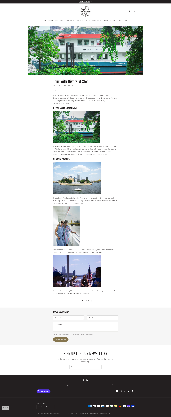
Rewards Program (65, 385)
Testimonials (114, 385)
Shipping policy (94, 413)
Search (55, 385)
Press (106, 385)
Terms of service (84, 413)
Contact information (105, 413)
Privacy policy (74, 413)
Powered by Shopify (55, 413)
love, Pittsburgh (45, 413)
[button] (38, 11)
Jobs (101, 385)
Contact (88, 385)
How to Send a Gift (78, 385)
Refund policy (65, 413)
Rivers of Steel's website (70, 293)
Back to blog (87, 301)
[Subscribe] (99, 367)
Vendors (95, 385)
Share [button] (57, 91)
